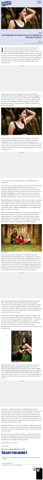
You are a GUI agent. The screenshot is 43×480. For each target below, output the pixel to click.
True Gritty (29, 147)
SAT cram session (17, 51)
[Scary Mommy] (6, 3)
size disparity (35, 96)
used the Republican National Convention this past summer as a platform (23, 370)
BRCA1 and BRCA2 (9, 193)
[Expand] (37, 469)
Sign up (35, 468)
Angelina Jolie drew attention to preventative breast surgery (15, 367)
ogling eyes (27, 101)
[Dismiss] (41, 469)
